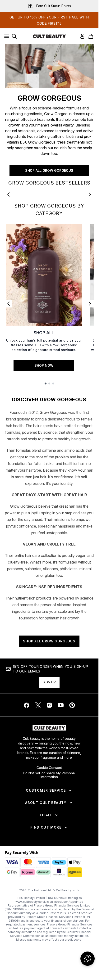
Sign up (49, 682)
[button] (87, 958)
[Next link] (90, 303)
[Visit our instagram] (49, 705)
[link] (82, 36)
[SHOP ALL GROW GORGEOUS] (49, 66)
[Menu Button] (5, 36)
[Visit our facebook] (26, 705)
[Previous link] (8, 303)
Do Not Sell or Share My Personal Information (49, 775)
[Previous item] (8, 194)
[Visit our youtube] (60, 705)
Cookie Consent (49, 768)
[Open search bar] (14, 36)
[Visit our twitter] (38, 705)
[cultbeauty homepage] (49, 36)
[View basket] (91, 36)
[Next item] (90, 194)
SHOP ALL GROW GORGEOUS (49, 170)
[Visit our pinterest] (72, 705)
